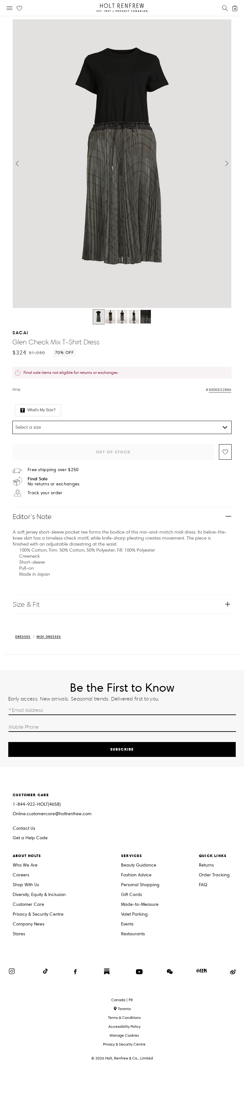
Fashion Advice (136, 875)
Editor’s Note (32, 516)
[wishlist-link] (19, 8)
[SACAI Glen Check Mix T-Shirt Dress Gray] (99, 316)
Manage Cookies (124, 1035)
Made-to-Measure (140, 904)
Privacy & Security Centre (38, 914)
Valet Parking (134, 914)
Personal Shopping (140, 885)
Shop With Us (26, 885)
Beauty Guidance (138, 865)
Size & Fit (26, 604)
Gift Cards (131, 895)
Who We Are (25, 865)
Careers (21, 875)
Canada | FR (122, 1000)
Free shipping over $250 (53, 469)
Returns (206, 865)
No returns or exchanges (53, 481)
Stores (19, 934)
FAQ (203, 885)
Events (127, 924)
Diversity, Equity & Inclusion (39, 895)
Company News (28, 924)
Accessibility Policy (124, 1026)
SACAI (20, 333)
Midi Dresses (49, 637)
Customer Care (28, 904)
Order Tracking (214, 875)
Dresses (22, 637)
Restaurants (133, 934)
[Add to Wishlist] (225, 452)
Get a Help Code (30, 838)
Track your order (45, 493)
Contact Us (24, 828)
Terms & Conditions (124, 1017)
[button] (17, 163)
